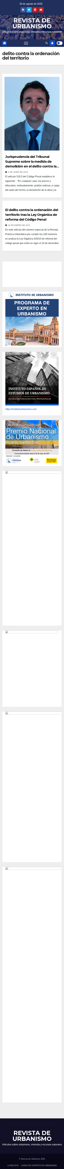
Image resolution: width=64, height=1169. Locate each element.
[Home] (4, 43)
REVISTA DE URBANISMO (32, 23)
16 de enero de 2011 (19, 225)
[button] (46, 43)
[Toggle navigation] (26, 43)
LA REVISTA (13, 1165)
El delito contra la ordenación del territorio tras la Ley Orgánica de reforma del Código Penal (31, 215)
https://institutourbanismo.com (21, 409)
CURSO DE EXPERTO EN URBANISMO (39, 1165)
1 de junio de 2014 (18, 172)
